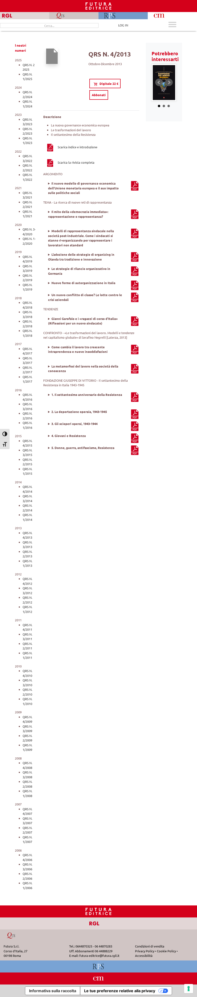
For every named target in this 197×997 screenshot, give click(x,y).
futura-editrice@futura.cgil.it (99, 955)
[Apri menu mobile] (172, 25)
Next (169, 82)
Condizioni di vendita (149, 946)
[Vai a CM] (98, 978)
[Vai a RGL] (98, 923)
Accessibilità (144, 955)
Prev (159, 82)
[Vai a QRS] (11, 935)
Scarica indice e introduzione (77, 147)
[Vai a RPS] (98, 966)
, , (91, 188)
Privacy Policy (144, 951)
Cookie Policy (166, 951)
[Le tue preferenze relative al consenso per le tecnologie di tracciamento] (188, 988)
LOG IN (123, 25)
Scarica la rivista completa (76, 162)
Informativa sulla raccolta (52, 990)
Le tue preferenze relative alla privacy (119, 990)
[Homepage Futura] (98, 911)
